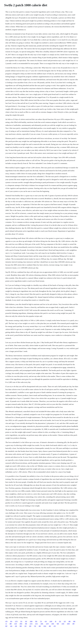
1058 (68, 623)
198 (73, 623)
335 (25, 626)
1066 (31, 621)
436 (16, 626)
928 (58, 623)
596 (26, 623)
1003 (21, 623)
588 (10, 623)
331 (21, 621)
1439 (50, 621)
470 (55, 626)
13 (6, 623)
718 (35, 626)
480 (69, 621)
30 (55, 621)
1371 (36, 623)
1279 (47, 623)
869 (21, 626)
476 (6, 621)
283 (30, 626)
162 (26, 621)
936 (36, 621)
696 (74, 621)
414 (46, 621)
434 (11, 626)
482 (50, 626)
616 (11, 621)
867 (6, 626)
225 (65, 621)
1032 (44, 626)
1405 (52, 623)
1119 (15, 623)
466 (40, 626)
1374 (31, 623)
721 (41, 621)
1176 (16, 621)
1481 (42, 623)
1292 (63, 623)
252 (60, 621)
